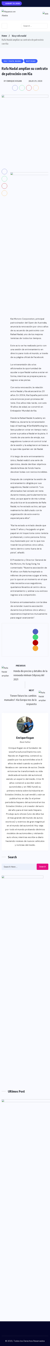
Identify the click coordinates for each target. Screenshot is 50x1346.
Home (4, 35)
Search (42, 866)
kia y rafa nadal (19, 35)
